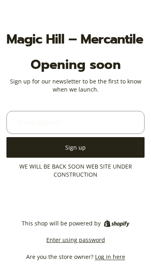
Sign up (75, 147)
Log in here (110, 257)
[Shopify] (116, 223)
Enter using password (75, 240)
